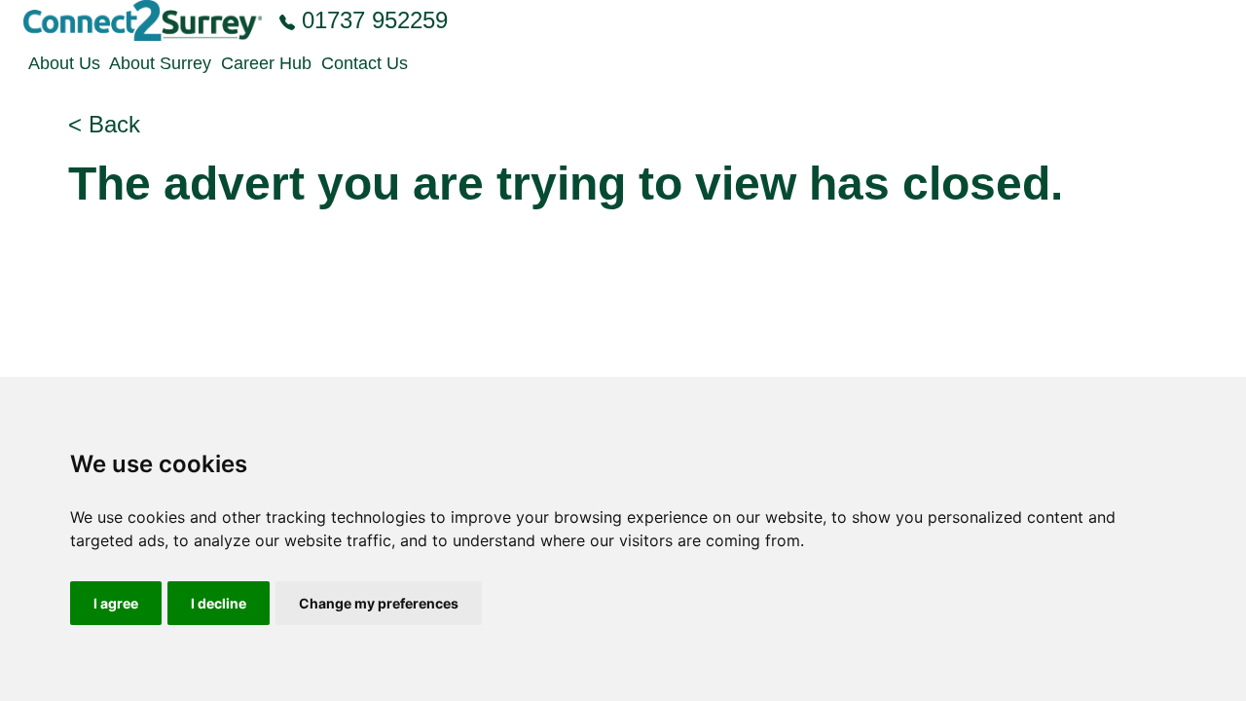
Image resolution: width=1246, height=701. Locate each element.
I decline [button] (218, 603)
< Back (104, 124)
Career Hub (266, 63)
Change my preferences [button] (378, 603)
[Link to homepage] (142, 20)
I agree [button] (115, 603)
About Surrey (160, 63)
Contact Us (364, 63)
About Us (64, 63)
